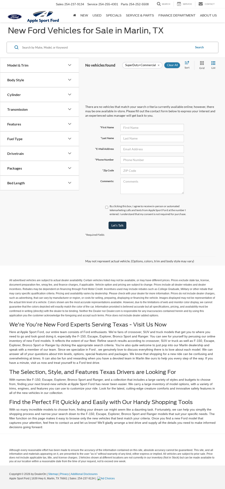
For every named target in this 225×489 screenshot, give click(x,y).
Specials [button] (114, 15)
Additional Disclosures (84, 474)
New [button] (84, 15)
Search (199, 47)
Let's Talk (117, 225)
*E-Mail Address (104, 148)
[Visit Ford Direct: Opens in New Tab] (106, 478)
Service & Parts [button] (140, 15)
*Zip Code (108, 170)
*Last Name (107, 138)
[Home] (74, 15)
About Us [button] (208, 15)
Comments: (107, 181)
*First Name (107, 127)
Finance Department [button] (177, 15)
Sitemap (53, 474)
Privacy (64, 474)
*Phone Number (104, 159)
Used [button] (97, 15)
